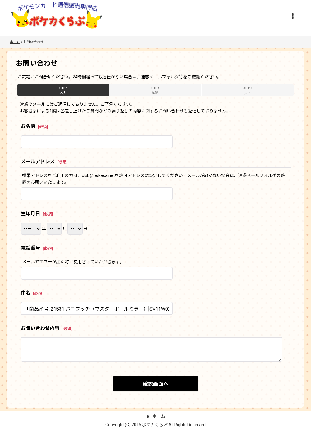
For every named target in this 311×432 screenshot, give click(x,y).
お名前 (28, 126)
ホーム (158, 416)
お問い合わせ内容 (40, 328)
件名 (25, 293)
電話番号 (30, 248)
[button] (292, 16)
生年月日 (30, 213)
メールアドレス (38, 161)
